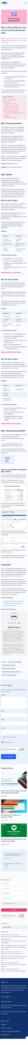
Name (2, 711)
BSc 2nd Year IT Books (12, 106)
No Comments (5, 42)
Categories (4, 923)
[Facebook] (2, 996)
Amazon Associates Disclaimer (10, 1031)
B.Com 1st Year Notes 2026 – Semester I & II (12, 953)
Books (3, 40)
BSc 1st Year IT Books (12, 104)
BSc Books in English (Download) (13, 601)
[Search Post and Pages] (23, 3)
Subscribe (14, 910)
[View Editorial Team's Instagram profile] (12, 623)
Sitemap (3, 1024)
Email (2, 719)
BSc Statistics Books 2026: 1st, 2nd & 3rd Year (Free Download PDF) (14, 854)
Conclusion (7, 115)
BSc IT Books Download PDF (12, 111)
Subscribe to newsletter (8, 742)
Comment (3, 695)
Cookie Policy (5, 1034)
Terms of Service (6, 1028)
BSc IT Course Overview (11, 99)
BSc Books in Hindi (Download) (13, 603)
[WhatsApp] (9, 996)
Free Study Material (22, 40)
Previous (9, 858)
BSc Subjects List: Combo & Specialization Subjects (13, 936)
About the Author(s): (12, 117)
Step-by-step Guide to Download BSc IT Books (16, 113)
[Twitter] (4, 996)
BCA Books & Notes (9, 605)
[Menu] (26, 3)
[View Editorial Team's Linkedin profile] (19, 623)
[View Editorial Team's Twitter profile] (15, 623)
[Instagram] (7, 996)
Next (5, 868)
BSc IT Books (8, 102)
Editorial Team (6, 38)
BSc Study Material (11, 40)
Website (3, 728)
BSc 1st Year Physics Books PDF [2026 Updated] (13, 971)
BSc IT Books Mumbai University (11, 671)
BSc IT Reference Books (9, 675)
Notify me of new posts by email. (10, 737)
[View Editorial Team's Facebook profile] (9, 623)
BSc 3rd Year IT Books (12, 108)
